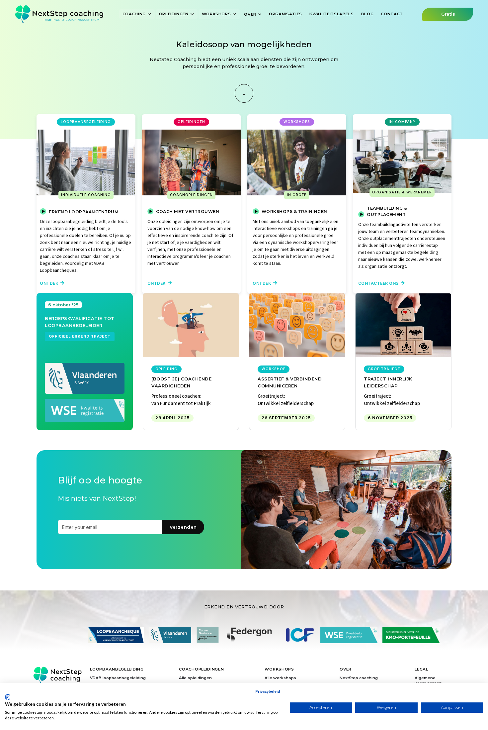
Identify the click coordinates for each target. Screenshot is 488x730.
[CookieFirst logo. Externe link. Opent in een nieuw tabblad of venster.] (7, 697)
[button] (137, 14)
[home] (59, 14)
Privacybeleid (267, 691)
